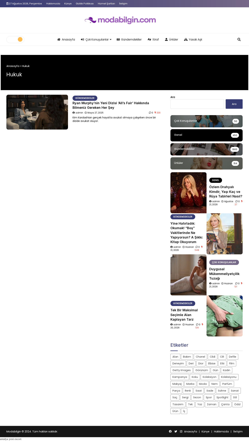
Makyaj (177, 384)
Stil (235, 397)
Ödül (237, 404)
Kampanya (179, 377)
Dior (200, 363)
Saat (199, 390)
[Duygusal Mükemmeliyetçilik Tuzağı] (188, 274)
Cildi (212, 357)
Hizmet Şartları (106, 3)
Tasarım (177, 404)
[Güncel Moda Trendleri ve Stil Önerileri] (124, 20)
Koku (195, 377)
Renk (188, 390)
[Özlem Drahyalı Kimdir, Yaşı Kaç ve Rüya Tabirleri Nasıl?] (188, 192)
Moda (203, 384)
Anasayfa (68, 39)
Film (231, 363)
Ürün (175, 411)
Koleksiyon (209, 377)
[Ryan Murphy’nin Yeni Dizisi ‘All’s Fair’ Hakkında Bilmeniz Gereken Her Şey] (37, 112)
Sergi (185, 397)
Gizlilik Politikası (85, 3)
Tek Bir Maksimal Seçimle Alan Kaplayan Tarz (184, 314)
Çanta (225, 404)
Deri (191, 363)
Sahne (222, 390)
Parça (176, 390)
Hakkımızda (53, 3)
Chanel (200, 357)
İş (184, 411)
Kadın (226, 370)
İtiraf (156, 39)
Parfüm (227, 384)
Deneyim (178, 363)
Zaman (211, 404)
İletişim (123, 3)
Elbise (211, 363)
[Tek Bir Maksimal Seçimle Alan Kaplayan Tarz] (225, 315)
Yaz (199, 404)
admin (79, 112)
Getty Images (181, 370)
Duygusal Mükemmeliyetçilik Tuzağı (224, 273)
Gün (215, 370)
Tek (190, 404)
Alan (175, 357)
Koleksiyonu (228, 377)
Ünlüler (173, 39)
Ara (172, 97)
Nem (214, 384)
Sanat (235, 390)
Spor (209, 397)
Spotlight (222, 397)
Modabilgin (13, 431)
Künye (68, 3)
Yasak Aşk (195, 39)
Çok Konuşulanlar (97, 39)
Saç (174, 397)
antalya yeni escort (10, 439)
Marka (190, 384)
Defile (232, 357)
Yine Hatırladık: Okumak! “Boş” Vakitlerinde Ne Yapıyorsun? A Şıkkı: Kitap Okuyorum (186, 233)
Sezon (197, 397)
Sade (210, 390)
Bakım (187, 357)
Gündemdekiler (131, 39)
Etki (222, 363)
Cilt (222, 357)
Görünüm (201, 370)
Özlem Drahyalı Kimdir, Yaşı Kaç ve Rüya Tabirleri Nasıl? (225, 191)
